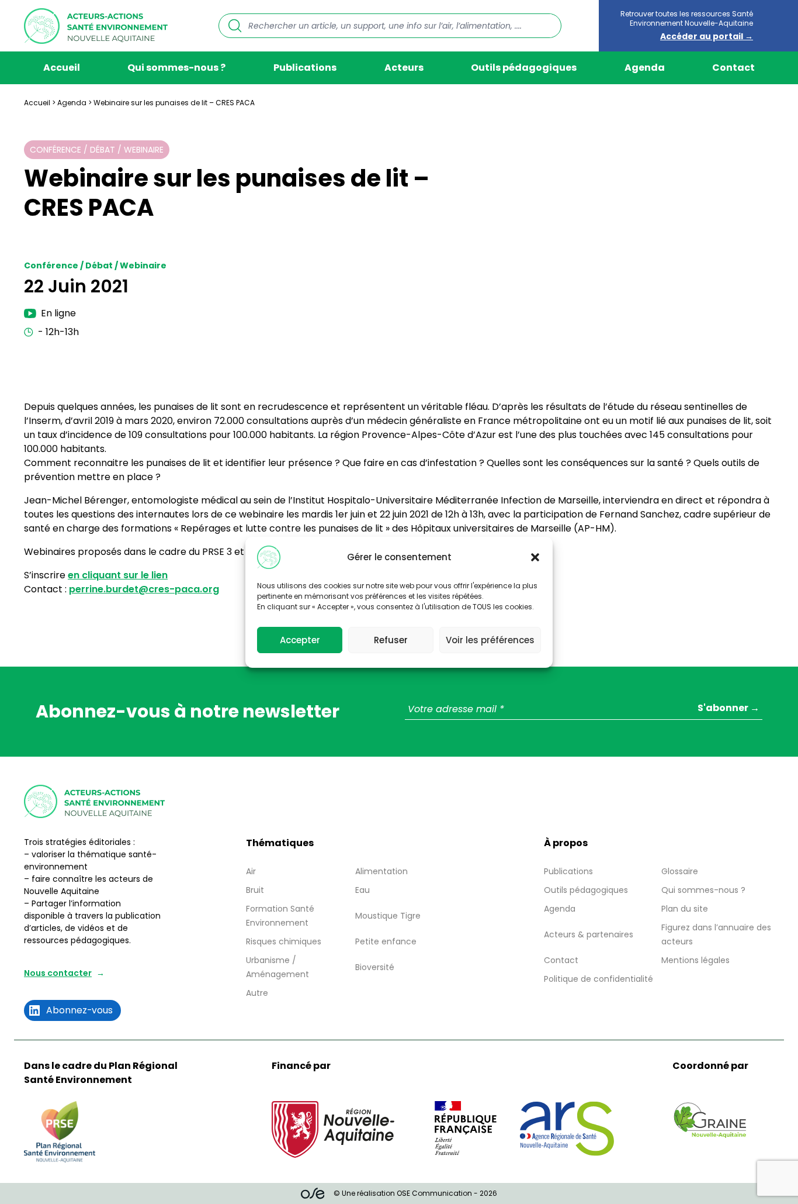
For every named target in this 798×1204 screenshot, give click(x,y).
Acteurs (404, 67)
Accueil (61, 67)
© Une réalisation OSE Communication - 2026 (415, 1193)
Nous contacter (58, 973)
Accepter (300, 639)
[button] (535, 557)
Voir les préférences (490, 639)
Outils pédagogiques (524, 67)
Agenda (644, 67)
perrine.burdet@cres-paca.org (144, 589)
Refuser (391, 639)
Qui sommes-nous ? (176, 67)
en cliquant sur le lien (118, 575)
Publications (304, 67)
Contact (733, 67)
